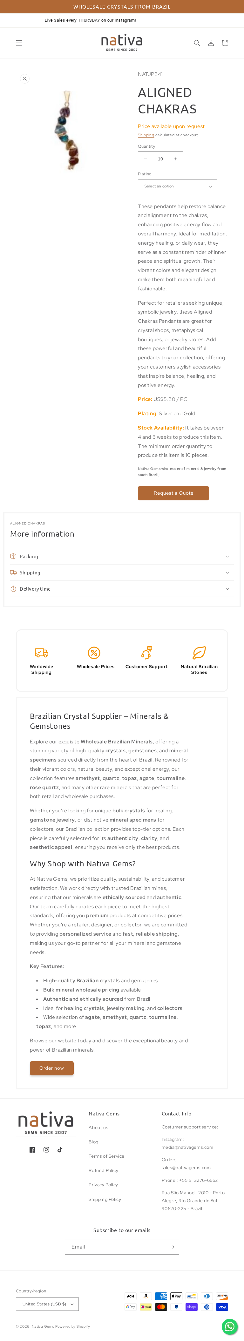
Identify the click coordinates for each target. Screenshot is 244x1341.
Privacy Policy (103, 1185)
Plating (145, 174)
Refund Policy (103, 1170)
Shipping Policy (105, 1199)
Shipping (146, 135)
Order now (51, 1068)
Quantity (146, 146)
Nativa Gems (43, 1326)
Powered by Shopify (72, 1326)
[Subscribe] (172, 1247)
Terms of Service (107, 1156)
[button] (19, 43)
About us (98, 1127)
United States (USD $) (44, 1304)
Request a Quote (173, 493)
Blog (93, 1142)
